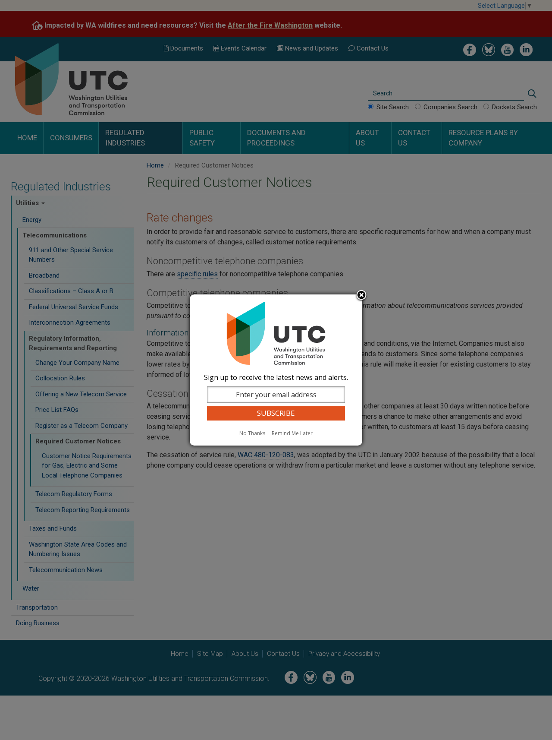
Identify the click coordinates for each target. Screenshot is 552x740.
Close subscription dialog (361, 295)
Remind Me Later (292, 433)
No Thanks (252, 433)
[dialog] (276, 370)
